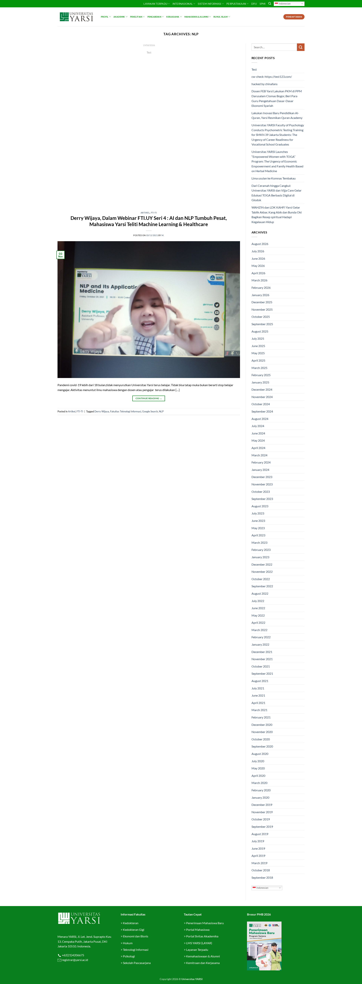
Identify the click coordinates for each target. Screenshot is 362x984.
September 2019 (262, 826)
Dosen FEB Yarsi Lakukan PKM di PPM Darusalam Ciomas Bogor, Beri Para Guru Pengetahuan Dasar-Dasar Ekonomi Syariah (277, 98)
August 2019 (260, 834)
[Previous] (66, 125)
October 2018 (261, 870)
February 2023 (261, 549)
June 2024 (258, 433)
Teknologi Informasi (135, 949)
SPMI (263, 3)
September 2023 (262, 498)
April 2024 (258, 448)
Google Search (150, 411)
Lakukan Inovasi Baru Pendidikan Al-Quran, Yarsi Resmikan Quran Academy (277, 115)
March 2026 (259, 280)
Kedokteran (130, 923)
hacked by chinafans (265, 84)
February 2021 (261, 717)
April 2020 (258, 775)
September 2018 (262, 877)
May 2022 (258, 615)
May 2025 (258, 353)
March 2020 (259, 783)
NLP (161, 411)
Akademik (119, 16)
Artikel (145, 212)
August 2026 (260, 244)
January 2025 (260, 382)
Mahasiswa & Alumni (196, 16)
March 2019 (259, 863)
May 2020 (258, 768)
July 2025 (258, 338)
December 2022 (262, 564)
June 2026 (258, 258)
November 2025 (262, 309)
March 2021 (259, 710)
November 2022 (262, 571)
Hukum (128, 943)
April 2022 (258, 622)
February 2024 (261, 462)
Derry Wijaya (101, 411)
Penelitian (136, 16)
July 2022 (258, 601)
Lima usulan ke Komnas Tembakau (274, 178)
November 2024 (262, 397)
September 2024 (262, 411)
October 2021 (261, 666)
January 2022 (260, 644)
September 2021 (262, 673)
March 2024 (259, 455)
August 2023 (260, 506)
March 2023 (259, 542)
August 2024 (260, 418)
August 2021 (260, 681)
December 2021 (262, 652)
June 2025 (258, 346)
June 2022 (258, 608)
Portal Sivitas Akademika (202, 936)
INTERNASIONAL (183, 3)
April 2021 (258, 703)
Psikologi (129, 956)
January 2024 (260, 469)
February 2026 (261, 287)
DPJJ (254, 3)
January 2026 (260, 295)
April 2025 (258, 360)
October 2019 (261, 819)
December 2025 (262, 302)
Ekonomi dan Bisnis (135, 936)
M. (163, 235)
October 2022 (261, 579)
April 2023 (258, 535)
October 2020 (261, 739)
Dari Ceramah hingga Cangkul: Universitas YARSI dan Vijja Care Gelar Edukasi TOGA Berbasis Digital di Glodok (276, 193)
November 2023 (262, 484)
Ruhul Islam (220, 16)
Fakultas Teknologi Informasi (125, 411)
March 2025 (259, 368)
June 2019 (258, 848)
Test (254, 69)
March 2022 (259, 630)
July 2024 (258, 426)
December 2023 (262, 477)
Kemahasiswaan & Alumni (203, 956)
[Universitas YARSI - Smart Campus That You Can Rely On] (76, 17)
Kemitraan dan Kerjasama (203, 963)
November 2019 (262, 812)
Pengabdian (154, 16)
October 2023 (261, 491)
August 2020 (260, 753)
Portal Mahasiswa (197, 929)
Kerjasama (172, 16)
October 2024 (261, 404)
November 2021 (262, 659)
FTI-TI (154, 212)
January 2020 (260, 797)
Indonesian (284, 3)
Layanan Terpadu (155, 3)
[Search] (269, 3)
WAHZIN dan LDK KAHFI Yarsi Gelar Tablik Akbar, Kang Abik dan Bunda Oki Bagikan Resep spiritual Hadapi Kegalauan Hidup (277, 215)
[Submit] (300, 47)
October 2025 (261, 316)
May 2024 (258, 440)
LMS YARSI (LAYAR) (199, 943)
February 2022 (261, 637)
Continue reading (149, 59)
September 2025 (262, 324)
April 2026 (258, 273)
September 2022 (262, 586)
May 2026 (258, 265)
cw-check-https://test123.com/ (272, 76)
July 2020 (258, 761)
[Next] (231, 125)
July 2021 (258, 688)
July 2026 (258, 251)
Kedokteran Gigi (133, 929)
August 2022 (260, 593)
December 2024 (262, 389)
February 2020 (261, 790)
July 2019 (258, 841)
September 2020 (262, 746)
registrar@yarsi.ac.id (74, 960)
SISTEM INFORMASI (209, 3)
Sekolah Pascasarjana (137, 963)
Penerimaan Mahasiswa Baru (205, 923)
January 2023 (260, 557)
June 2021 (258, 695)
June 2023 (258, 520)
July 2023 (258, 513)
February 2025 (261, 375)
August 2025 (260, 331)
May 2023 (258, 528)
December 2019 (262, 804)
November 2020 (262, 732)
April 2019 (258, 855)
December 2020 (262, 724)
